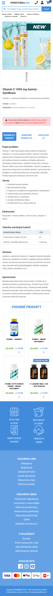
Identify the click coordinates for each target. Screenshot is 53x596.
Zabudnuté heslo (26, 471)
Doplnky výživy (19, 14)
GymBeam (12, 104)
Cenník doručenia (26, 475)
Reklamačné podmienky (26, 511)
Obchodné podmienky (26, 515)
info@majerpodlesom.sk (38, 592)
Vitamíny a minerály (11, 16)
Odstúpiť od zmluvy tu (26, 523)
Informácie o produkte (9, 136)
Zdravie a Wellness (33, 14)
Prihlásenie (26, 463)
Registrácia (26, 467)
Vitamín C (23, 16)
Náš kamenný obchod (26, 550)
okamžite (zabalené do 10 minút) (23, 107)
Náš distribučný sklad (26, 546)
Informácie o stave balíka (26, 503)
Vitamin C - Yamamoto (14, 339)
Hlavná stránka (7, 14)
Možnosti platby (26, 484)
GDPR (26, 519)
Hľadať (46, 9)
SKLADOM (9, 348)
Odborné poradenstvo (26, 507)
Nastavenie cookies (40, 589)
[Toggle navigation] (4, 2)
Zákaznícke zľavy (26, 479)
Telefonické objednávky (26, 498)
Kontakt (26, 538)
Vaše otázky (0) (43, 136)
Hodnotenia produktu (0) (26, 136)
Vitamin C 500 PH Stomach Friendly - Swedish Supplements (14, 386)
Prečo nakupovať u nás (26, 542)
